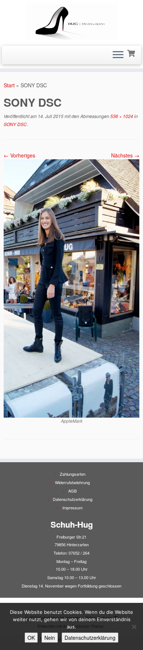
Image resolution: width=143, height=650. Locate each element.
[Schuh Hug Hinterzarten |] (71, 22)
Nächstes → (125, 155)
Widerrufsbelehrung (72, 482)
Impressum (72, 507)
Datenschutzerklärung (72, 499)
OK (31, 637)
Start (9, 85)
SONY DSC (15, 124)
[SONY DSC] (71, 287)
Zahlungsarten (72, 474)
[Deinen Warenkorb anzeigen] (131, 52)
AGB (72, 491)
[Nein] (134, 626)
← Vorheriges (19, 155)
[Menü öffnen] (118, 55)
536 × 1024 (121, 116)
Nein (49, 637)
